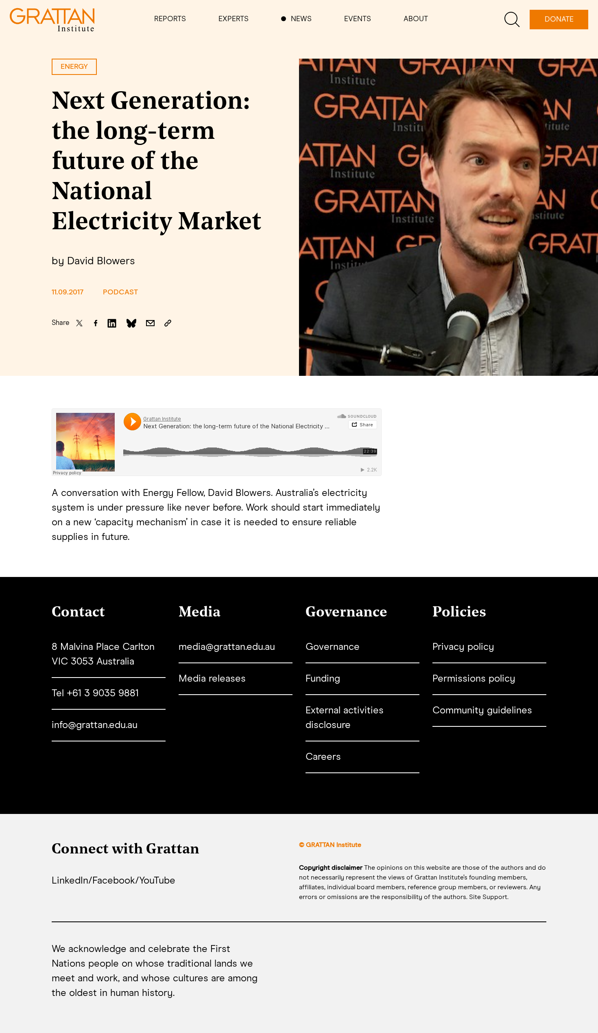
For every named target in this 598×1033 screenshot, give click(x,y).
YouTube (157, 881)
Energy (74, 66)
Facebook (113, 881)
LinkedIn (70, 881)
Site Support (488, 897)
